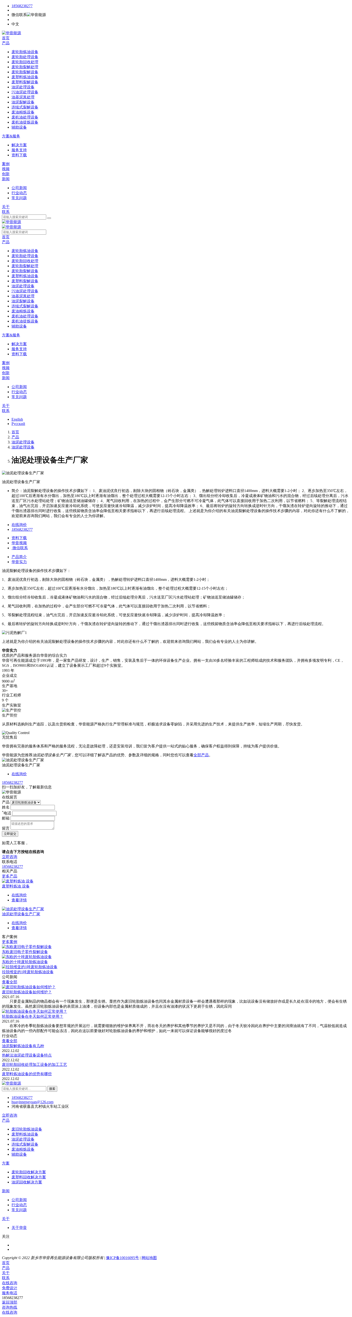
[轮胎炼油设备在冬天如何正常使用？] (34, 1011)
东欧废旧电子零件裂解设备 (25, 952)
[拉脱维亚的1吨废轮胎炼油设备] (29, 967)
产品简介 (19, 557)
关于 (6, 207)
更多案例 (9, 942)
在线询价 (19, 525)
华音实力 (19, 562)
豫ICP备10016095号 (122, 1258)
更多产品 (9, 876)
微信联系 (20, 548)
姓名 (6, 807)
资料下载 (19, 538)
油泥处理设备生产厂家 (21, 914)
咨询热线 (9, 1307)
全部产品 (201, 755)
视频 (6, 169)
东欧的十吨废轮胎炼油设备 (25, 962)
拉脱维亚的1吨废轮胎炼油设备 (28, 972)
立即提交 (10, 834)
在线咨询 (9, 1283)
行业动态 (19, 1205)
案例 (6, 164)
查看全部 (9, 982)
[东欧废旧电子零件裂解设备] (27, 947)
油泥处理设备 (22, 442)
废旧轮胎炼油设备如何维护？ (27, 992)
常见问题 (19, 1210)
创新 (6, 174)
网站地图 (149, 1258)
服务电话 (9, 1293)
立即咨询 (9, 857)
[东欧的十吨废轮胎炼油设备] (27, 957)
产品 (6, 43)
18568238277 (22, 6)
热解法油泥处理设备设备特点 (27, 1055)
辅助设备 (19, 1154)
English (17, 419)
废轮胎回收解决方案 (28, 1172)
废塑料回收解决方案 (28, 1177)
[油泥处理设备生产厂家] (23, 909)
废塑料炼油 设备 (16, 886)
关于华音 (19, 1228)
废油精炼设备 (22, 1149)
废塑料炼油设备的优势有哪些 (27, 1074)
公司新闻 (19, 1200)
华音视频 (19, 543)
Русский (18, 424)
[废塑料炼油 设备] (18, 881)
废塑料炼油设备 (24, 1134)
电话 (6, 813)
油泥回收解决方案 (26, 1182)
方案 (6, 1163)
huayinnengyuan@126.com (32, 1102)
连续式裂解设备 (24, 1144)
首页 (6, 38)
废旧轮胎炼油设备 (26, 1129)
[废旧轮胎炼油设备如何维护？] (29, 987)
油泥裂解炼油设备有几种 (23, 1046)
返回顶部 (9, 1302)
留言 (6, 828)
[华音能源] (11, 33)
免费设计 (9, 1288)
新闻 (6, 179)
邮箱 (6, 818)
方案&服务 (11, 136)
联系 (6, 212)
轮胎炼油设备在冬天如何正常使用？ (32, 1016)
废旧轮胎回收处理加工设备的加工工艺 (34, 1065)
